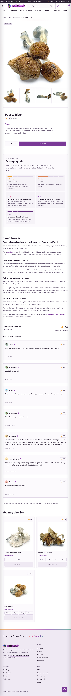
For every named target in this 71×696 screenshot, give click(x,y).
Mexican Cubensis (45, 552)
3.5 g (18, 559)
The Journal (7, 673)
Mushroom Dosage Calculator (56, 314)
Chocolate (56, 11)
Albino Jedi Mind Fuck (12, 552)
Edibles (39, 651)
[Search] (51, 6)
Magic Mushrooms (26, 11)
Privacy (39, 682)
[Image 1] (10, 96)
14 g (56, 559)
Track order (41, 676)
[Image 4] (60, 96)
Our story (6, 670)
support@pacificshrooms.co (19, 655)
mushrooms (11, 252)
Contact (5, 676)
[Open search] (63, 6)
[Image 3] (43, 96)
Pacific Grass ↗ (8, 679)
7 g (49, 559)
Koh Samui (8, 606)
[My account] (58, 6)
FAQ (38, 670)
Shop (4, 17)
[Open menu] (2, 6)
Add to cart (42, 144)
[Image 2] (27, 96)
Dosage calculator (43, 673)
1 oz (63, 559)
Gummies (47, 11)
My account (41, 679)
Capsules (38, 11)
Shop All (5, 11)
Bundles (14, 11)
